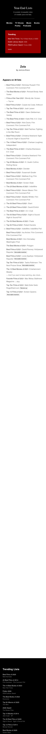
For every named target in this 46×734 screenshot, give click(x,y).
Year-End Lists (23, 8)
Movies (9, 23)
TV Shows (19, 23)
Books (37, 23)
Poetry (17, 25)
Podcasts (27, 25)
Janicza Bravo (24, 70)
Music (28, 23)
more (10, 49)
